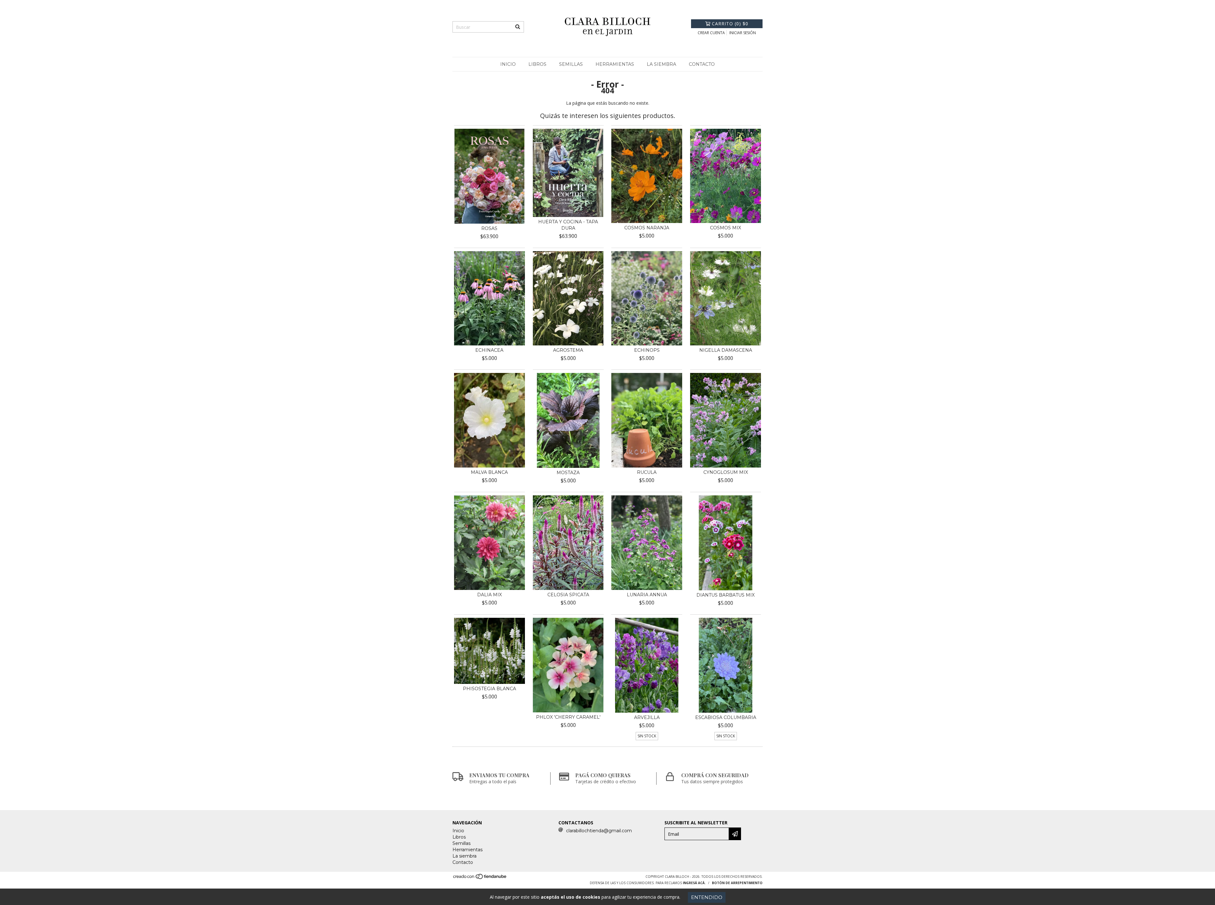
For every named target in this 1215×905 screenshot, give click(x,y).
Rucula (647, 472)
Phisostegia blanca (489, 688)
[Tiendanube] (480, 878)
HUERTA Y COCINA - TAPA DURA (568, 225)
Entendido (706, 897)
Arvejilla (647, 717)
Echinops (647, 350)
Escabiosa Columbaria (725, 717)
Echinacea (489, 350)
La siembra (661, 64)
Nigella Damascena (725, 350)
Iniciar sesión (742, 32)
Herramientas (614, 64)
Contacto (702, 64)
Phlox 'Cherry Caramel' (568, 717)
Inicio (508, 64)
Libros (537, 64)
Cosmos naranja (646, 228)
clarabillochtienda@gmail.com (599, 831)
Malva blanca (489, 472)
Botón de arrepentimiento (737, 883)
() (730, 24)
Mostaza (568, 472)
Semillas (571, 64)
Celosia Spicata (568, 595)
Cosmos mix (725, 228)
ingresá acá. (694, 883)
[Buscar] (517, 27)
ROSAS (489, 228)
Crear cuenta (711, 32)
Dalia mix (489, 595)
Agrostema (568, 350)
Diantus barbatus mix (725, 595)
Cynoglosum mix (725, 472)
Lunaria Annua (647, 595)
